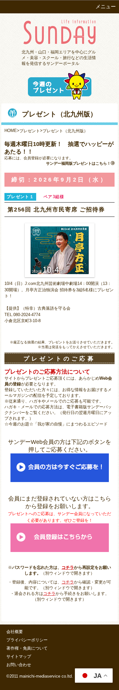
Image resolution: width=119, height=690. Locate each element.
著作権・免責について (27, 648)
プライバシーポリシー (27, 640)
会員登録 (31, 158)
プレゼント (29, 130)
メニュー (106, 6)
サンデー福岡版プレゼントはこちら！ (78, 163)
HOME (10, 130)
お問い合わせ (18, 664)
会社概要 (14, 631)
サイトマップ (18, 656)
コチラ (68, 567)
